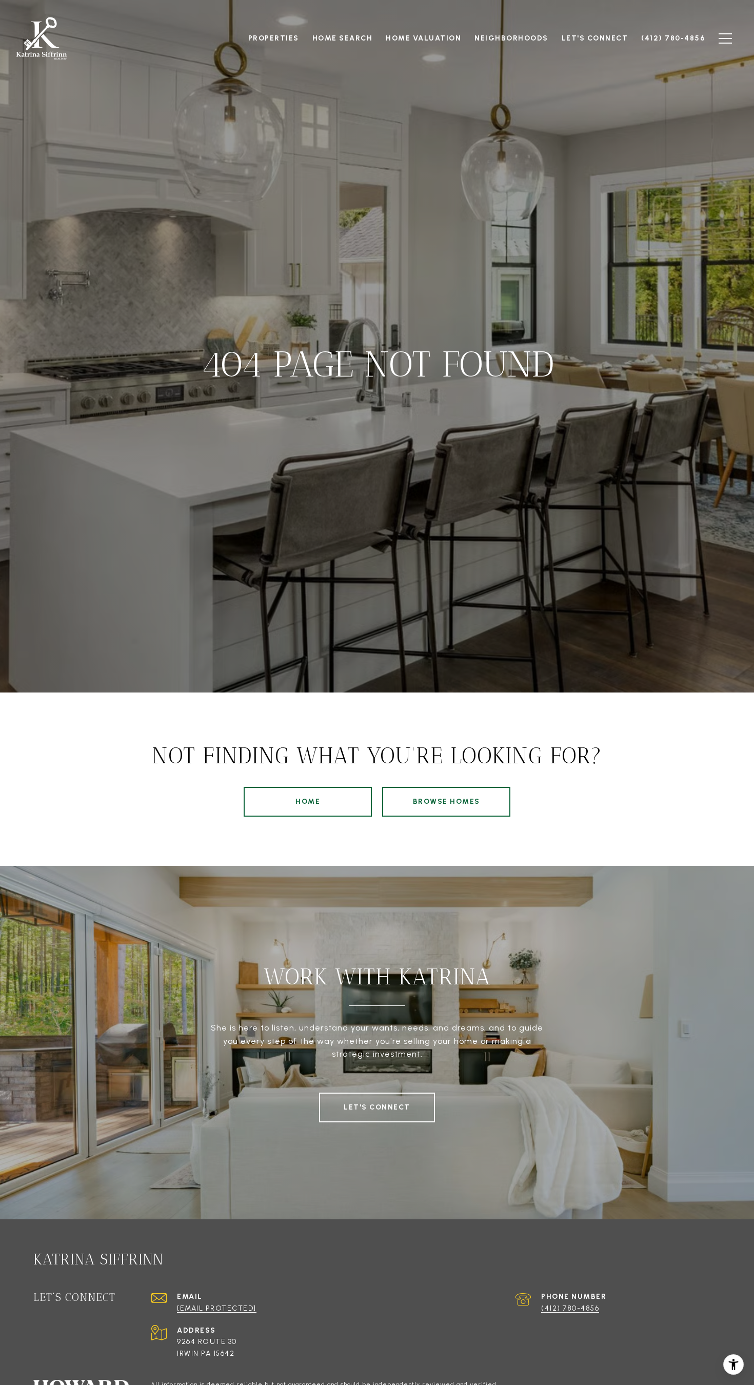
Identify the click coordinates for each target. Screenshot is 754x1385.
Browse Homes (446, 801)
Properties (273, 38)
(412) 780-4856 (570, 1308)
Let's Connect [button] (377, 1107)
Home (307, 801)
